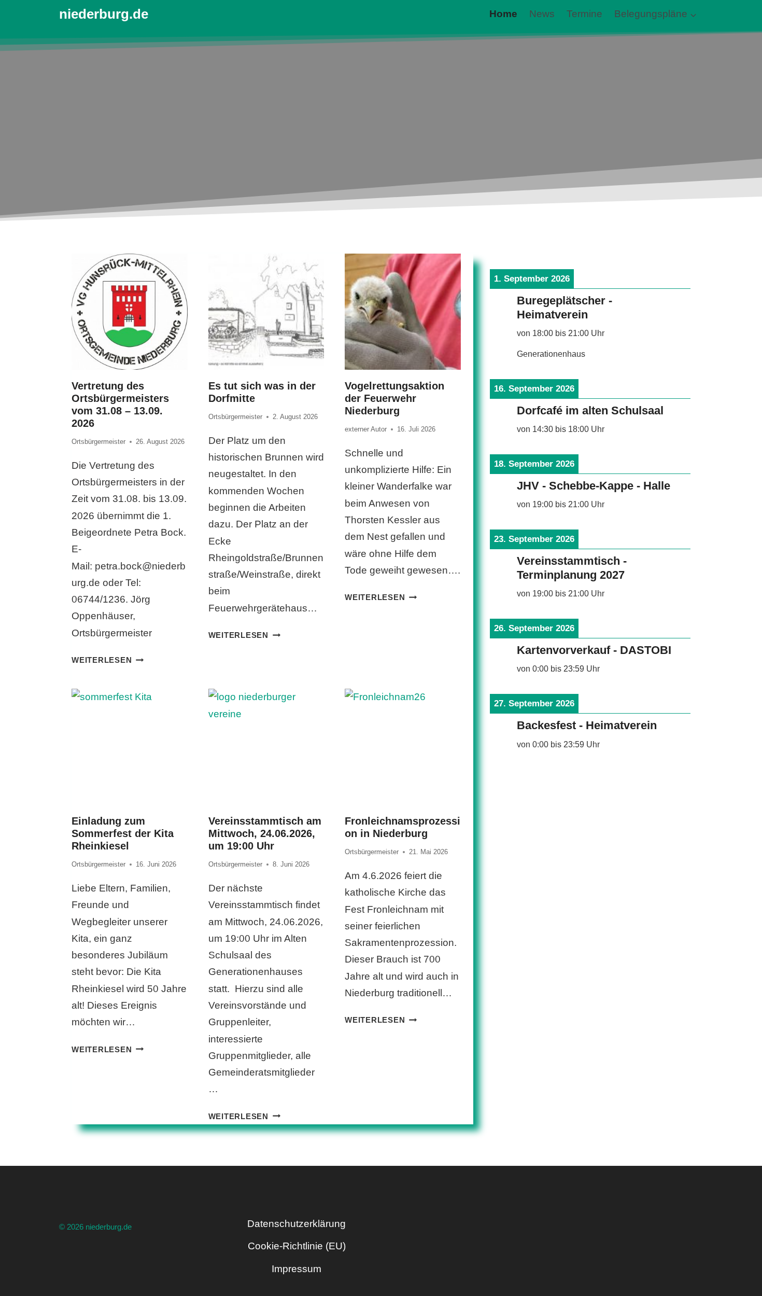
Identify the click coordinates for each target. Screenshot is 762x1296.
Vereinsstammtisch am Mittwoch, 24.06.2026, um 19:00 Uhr (264, 833)
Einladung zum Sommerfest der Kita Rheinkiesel (123, 833)
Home (503, 13)
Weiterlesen (108, 660)
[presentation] (130, 312)
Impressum (296, 1268)
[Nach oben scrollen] (686, 1242)
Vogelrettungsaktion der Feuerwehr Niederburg (394, 398)
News (542, 13)
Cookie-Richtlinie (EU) (297, 1246)
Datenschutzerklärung (296, 1223)
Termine (584, 13)
